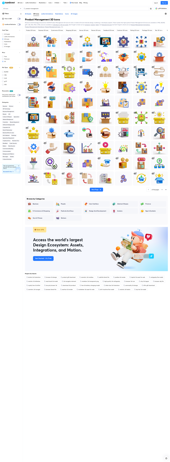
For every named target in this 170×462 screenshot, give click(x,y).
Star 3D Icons (158, 30)
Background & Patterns (8, 154)
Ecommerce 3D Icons (57, 30)
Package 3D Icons (147, 30)
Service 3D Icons (83, 30)
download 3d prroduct (69, 285)
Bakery (4, 146)
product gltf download (68, 277)
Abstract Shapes (122, 204)
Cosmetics (5, 122)
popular (92, 25)
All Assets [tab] (28, 14)
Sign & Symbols (150, 211)
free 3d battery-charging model (90, 285)
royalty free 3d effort (34, 285)
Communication (7, 151)
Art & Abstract (6, 135)
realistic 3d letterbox (34, 281)
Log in (156, 3)
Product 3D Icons (31, 30)
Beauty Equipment (14, 122)
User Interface (94, 204)
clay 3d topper (145, 281)
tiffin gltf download (149, 285)
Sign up (164, 3)
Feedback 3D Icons (108, 30)
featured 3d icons (107, 25)
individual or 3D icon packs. (60, 25)
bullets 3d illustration (34, 277)
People (63, 204)
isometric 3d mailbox (87, 277)
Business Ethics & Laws (8, 132)
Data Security (11, 146)
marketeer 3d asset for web (86, 289)
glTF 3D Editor (162, 8)
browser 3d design (51, 277)
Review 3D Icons (95, 30)
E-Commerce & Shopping (41, 211)
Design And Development (97, 211)
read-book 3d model (52, 281)
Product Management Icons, (53, 27)
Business (5, 106)
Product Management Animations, (140, 25)
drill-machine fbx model (107, 289)
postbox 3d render (120, 277)
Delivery (11, 106)
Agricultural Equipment (8, 138)
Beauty (4, 114)
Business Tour (15, 140)
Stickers (63, 218)
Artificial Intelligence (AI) (9, 124)
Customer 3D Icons (122, 30)
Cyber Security (13, 143)
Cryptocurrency (6, 140)
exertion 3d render (67, 289)
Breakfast (5, 143)
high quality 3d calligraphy (112, 281)
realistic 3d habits (125, 289)
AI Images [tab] (74, 14)
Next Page (95, 189)
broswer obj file (159, 281)
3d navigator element (69, 281)
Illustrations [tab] (59, 14)
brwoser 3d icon (130, 281)
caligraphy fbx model (157, 277)
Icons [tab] (67, 14)
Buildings (14, 135)
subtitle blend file (104, 277)
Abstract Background (8, 119)
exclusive (87, 25)
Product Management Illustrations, (35, 27)
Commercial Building (8, 148)
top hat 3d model (141, 289)
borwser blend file (51, 289)
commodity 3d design (131, 285)
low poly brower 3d (51, 285)
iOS (9, 114)
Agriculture (16, 116)
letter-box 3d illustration (112, 285)
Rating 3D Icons (134, 30)
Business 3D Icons (43, 30)
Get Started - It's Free (43, 258)
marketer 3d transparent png (90, 281)
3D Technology (6, 108)
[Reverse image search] (151, 8)
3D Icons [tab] (36, 14)
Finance (148, 204)
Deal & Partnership (7, 130)
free (37, 22)
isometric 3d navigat (34, 289)
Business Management (8, 111)
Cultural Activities (7, 159)
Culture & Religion (7, 116)
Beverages (5, 156)
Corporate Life (6, 127)
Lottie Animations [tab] (47, 14)
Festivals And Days (67, 211)
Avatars (12, 156)
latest (97, 25)
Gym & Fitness (37, 218)
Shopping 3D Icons (71, 30)
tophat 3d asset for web (138, 277)
